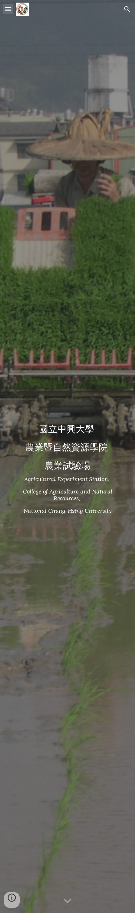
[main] (67, 456)
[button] (8, 9)
